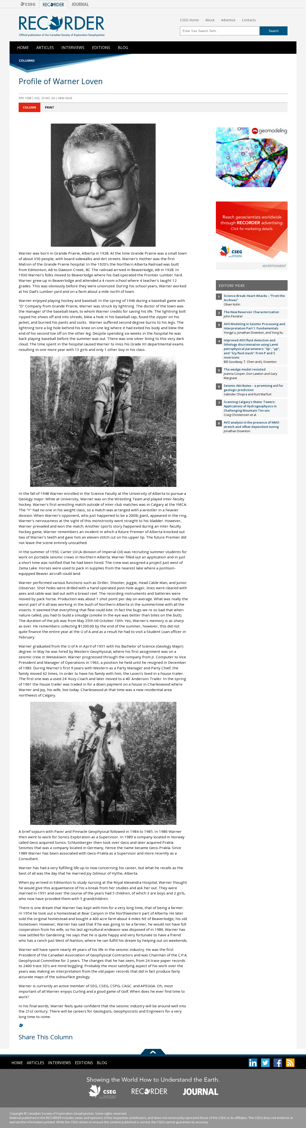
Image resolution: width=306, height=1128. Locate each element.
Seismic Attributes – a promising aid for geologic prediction (253, 387)
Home (23, 47)
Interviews (72, 47)
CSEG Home (189, 20)
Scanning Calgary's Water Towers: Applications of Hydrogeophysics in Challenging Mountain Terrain (250, 406)
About (210, 20)
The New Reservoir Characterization (251, 312)
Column (29, 107)
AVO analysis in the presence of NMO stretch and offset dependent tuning (251, 424)
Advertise (228, 20)
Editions (101, 47)
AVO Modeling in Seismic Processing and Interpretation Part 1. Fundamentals (254, 326)
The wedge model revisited (245, 369)
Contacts (249, 20)
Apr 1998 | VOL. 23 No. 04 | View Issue (45, 98)
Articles (45, 47)
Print (49, 107)
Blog (123, 47)
